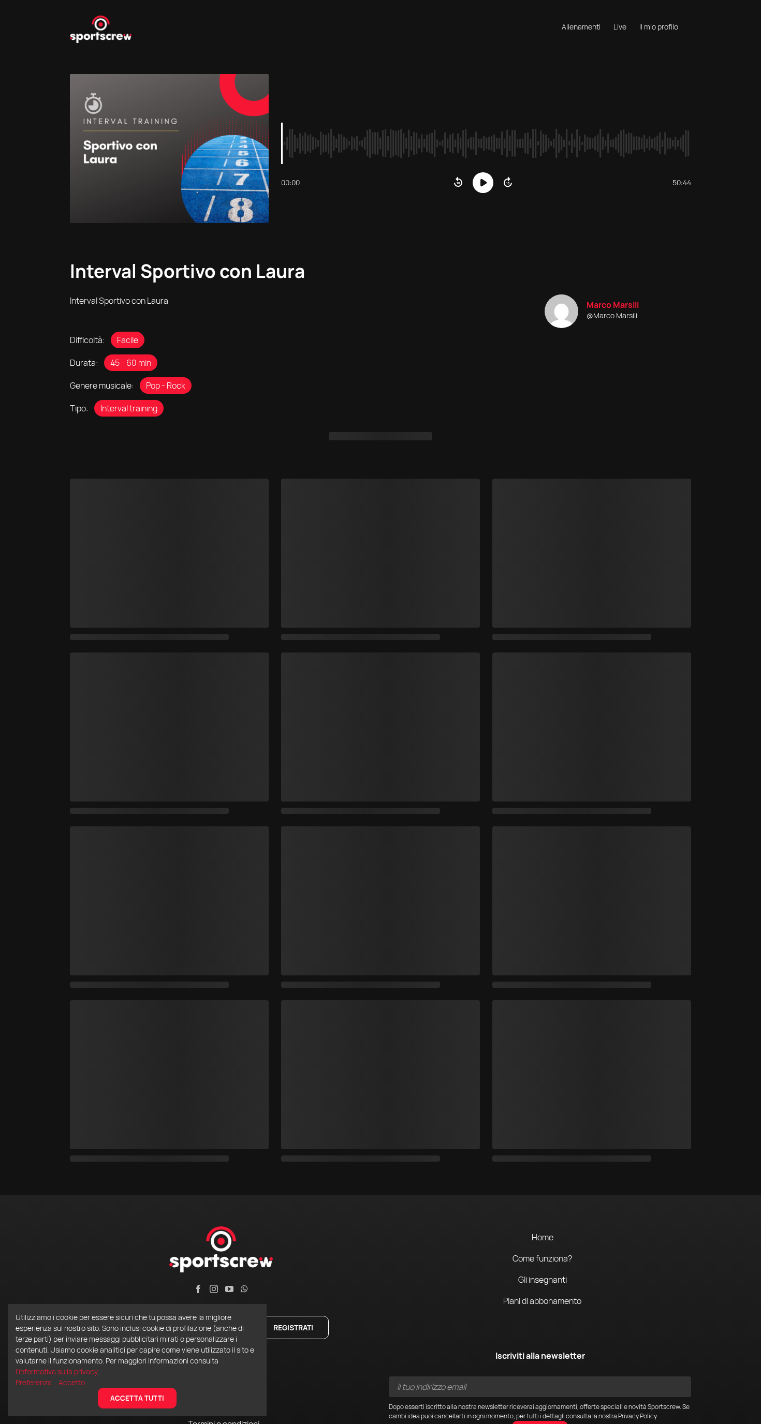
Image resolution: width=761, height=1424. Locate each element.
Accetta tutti (137, 1398)
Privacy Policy (637, 1416)
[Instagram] (214, 1289)
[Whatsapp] (244, 1289)
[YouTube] (229, 1289)
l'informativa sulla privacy (56, 1371)
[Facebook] (198, 1289)
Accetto (71, 1382)
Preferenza (34, 1382)
